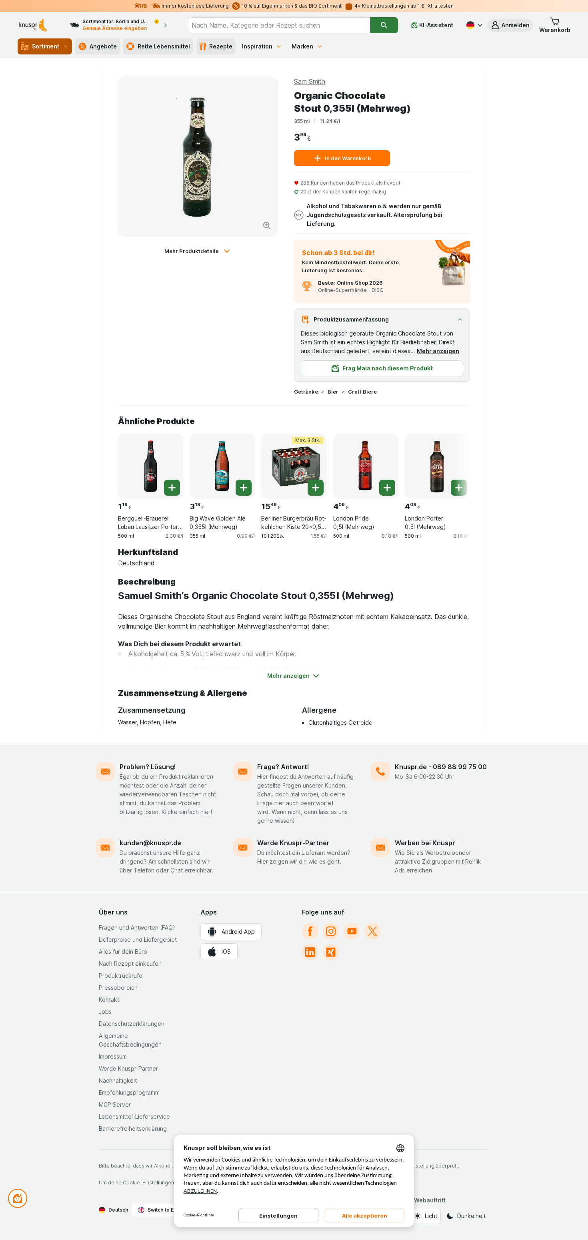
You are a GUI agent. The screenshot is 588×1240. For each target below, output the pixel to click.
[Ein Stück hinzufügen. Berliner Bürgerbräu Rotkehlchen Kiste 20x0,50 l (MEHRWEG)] (316, 488)
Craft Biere (362, 391)
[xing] (331, 952)
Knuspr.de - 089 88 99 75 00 (441, 767)
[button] (510, 25)
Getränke (306, 391)
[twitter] (372, 931)
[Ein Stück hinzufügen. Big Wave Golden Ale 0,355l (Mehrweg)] (244, 488)
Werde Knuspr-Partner (293, 843)
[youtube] (352, 931)
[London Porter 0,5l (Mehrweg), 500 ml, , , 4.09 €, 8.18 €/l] (437, 466)
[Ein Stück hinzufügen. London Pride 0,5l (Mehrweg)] (387, 488)
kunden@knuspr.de (150, 843)
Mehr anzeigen (438, 351)
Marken (302, 46)
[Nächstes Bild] (454, 463)
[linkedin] (310, 952)
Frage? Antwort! (283, 767)
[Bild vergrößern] (266, 225)
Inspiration (257, 46)
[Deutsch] (473, 25)
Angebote (103, 46)
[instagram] (331, 931)
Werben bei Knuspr (425, 843)
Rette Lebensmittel (164, 46)
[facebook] (310, 931)
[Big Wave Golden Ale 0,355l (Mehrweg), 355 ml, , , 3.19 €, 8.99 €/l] (222, 466)
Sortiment (45, 46)
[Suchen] (384, 25)
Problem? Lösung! (148, 767)
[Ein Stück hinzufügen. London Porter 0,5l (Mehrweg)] (459, 488)
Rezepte (220, 46)
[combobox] (279, 25)
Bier (333, 391)
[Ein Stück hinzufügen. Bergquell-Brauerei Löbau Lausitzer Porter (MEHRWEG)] (172, 488)
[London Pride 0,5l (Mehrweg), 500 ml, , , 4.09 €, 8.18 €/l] (365, 466)
